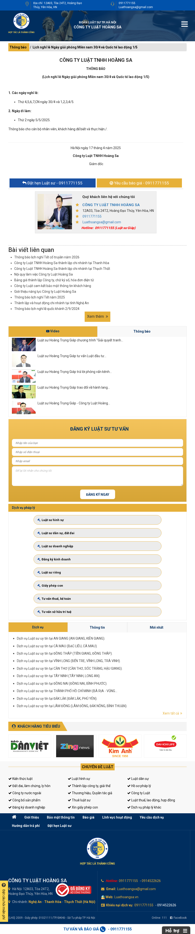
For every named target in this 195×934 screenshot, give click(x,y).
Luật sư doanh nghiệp (57, 546)
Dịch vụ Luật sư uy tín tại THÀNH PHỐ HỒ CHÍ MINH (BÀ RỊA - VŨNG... (67, 691)
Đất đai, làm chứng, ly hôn (31, 786)
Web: (109, 897)
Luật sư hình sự (53, 520)
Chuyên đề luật (97, 767)
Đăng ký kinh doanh (56, 559)
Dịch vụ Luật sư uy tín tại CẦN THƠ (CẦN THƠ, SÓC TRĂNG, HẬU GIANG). (69, 668)
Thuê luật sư (81, 800)
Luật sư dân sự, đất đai (58, 533)
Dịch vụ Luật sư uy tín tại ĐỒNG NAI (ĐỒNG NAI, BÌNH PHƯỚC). (62, 683)
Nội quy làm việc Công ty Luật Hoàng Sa (43, 274)
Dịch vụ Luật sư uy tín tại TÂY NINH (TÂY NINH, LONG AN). (58, 676)
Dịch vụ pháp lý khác (146, 807)
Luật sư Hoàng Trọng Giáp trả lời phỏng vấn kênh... (75, 372)
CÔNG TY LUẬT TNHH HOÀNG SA (111, 205)
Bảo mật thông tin (61, 817)
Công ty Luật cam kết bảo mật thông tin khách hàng (52, 286)
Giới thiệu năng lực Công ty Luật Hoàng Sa (45, 291)
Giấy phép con (52, 585)
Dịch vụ (38, 627)
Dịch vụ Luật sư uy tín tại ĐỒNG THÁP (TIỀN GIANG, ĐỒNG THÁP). (64, 653)
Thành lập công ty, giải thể (90, 786)
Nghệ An (35, 902)
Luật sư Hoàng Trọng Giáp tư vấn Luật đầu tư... (72, 356)
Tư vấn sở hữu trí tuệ (56, 612)
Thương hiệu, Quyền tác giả (91, 793)
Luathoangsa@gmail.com (136, 7)
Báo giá (88, 817)
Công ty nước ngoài (26, 793)
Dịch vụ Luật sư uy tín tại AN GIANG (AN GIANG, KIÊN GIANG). (61, 638)
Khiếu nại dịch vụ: (119, 905)
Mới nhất (156, 627)
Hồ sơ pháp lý (141, 786)
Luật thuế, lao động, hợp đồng (153, 800)
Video (54, 331)
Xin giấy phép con (84, 807)
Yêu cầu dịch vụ (152, 817)
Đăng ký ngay (97, 494)
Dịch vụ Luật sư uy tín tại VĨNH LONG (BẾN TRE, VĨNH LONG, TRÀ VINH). (69, 661)
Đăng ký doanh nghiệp (28, 807)
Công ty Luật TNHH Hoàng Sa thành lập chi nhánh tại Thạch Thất (62, 269)
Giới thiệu (31, 817)
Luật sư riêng (51, 572)
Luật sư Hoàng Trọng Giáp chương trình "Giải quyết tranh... (80, 340)
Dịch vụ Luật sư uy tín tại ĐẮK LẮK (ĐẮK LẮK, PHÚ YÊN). (57, 698)
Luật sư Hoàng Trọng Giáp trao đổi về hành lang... (74, 387)
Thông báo (18, 47)
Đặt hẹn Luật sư (60, 826)
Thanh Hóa (52, 902)
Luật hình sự (80, 779)
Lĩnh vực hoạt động (117, 817)
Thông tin (97, 627)
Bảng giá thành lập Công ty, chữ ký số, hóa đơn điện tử (54, 280)
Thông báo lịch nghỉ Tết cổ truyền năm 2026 (46, 257)
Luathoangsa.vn (126, 897)
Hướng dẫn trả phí (26, 826)
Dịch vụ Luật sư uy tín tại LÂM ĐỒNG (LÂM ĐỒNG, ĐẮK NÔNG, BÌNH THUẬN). (72, 706)
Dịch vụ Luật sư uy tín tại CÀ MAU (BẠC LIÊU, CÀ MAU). (57, 646)
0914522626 (151, 881)
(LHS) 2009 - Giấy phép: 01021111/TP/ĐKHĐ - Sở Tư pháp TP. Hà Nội (51, 917)
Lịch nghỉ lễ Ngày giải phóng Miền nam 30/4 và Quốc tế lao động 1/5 (85, 47)
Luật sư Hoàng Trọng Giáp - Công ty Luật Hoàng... (74, 403)
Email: (111, 889)
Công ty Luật (140, 793)
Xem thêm (96, 316)
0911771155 (127, 3)
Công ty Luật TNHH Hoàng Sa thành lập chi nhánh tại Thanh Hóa (61, 263)
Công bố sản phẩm (26, 800)
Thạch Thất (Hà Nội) (79, 902)
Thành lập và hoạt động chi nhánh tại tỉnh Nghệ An (51, 303)
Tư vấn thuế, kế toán (56, 598)
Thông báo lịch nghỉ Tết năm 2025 (39, 297)
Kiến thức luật (22, 779)
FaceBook (180, 917)
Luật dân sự (140, 779)
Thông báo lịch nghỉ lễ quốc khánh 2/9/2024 (46, 309)
